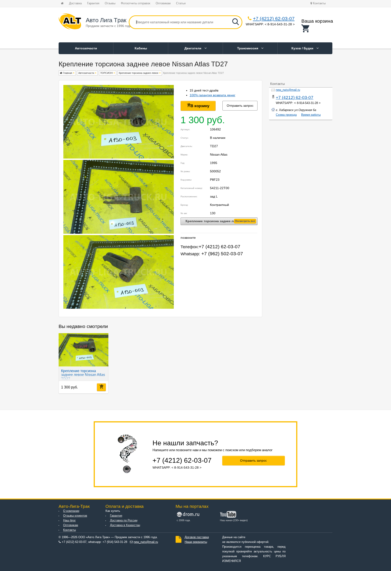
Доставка (75, 3)
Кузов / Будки (302, 48)
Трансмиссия (248, 48)
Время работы (311, 114)
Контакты (319, 3)
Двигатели (193, 48)
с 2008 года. (184, 520)
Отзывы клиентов (75, 515)
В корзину (200, 106)
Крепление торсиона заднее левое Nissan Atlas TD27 (83, 375)
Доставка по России (123, 520)
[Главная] (70, 22)
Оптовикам (163, 3)
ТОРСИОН (106, 73)
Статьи (181, 3)
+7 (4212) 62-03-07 (274, 18)
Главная (67, 73)
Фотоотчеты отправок (135, 3)
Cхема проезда (286, 114)
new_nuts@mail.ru (288, 90)
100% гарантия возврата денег (212, 95)
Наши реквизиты (196, 542)
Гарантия (93, 3)
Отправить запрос (240, 105)
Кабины (141, 48)
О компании (71, 511)
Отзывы (110, 3)
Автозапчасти (86, 48)
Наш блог (69, 520)
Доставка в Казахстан (125, 525)
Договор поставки (197, 537)
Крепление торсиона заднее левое (138, 73)
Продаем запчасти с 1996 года (108, 26)
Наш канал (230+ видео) (234, 520)
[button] (317, 28)
